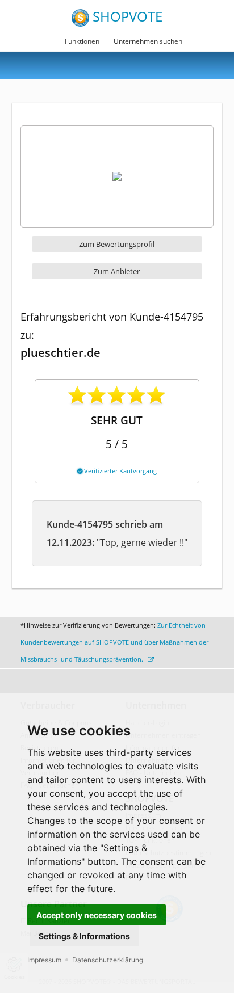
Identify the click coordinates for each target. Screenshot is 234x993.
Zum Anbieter (117, 271)
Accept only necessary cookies (96, 915)
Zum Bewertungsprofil (116, 244)
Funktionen (82, 41)
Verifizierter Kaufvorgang (119, 470)
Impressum (44, 960)
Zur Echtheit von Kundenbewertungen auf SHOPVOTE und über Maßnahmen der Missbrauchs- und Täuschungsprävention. (114, 642)
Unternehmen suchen (148, 41)
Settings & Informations (84, 936)
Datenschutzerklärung (107, 960)
